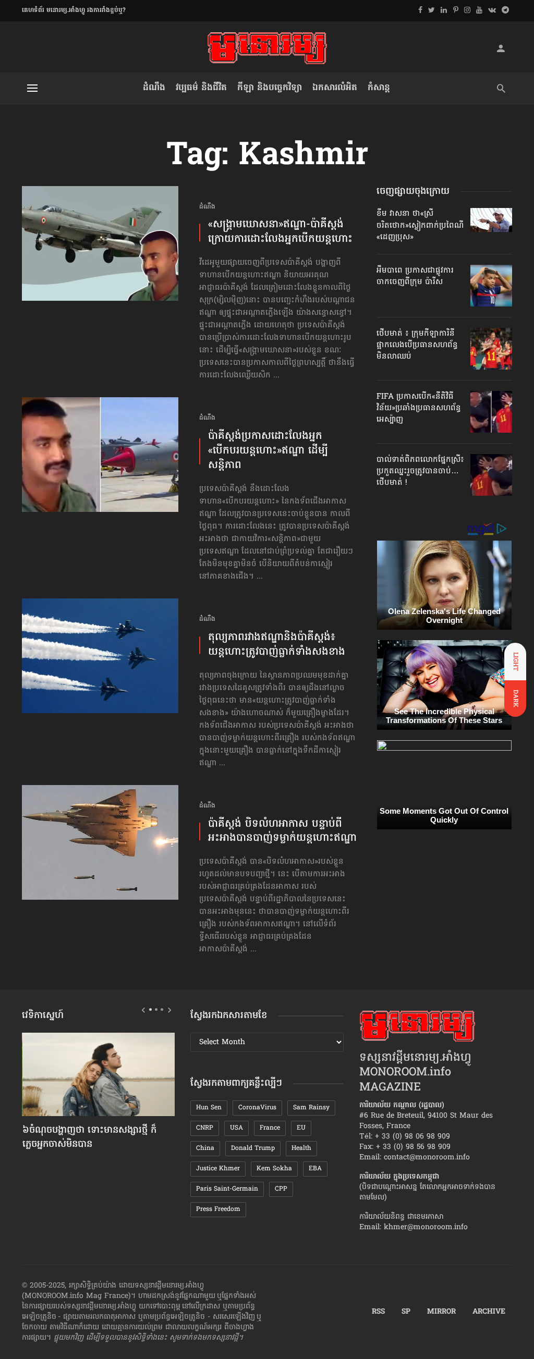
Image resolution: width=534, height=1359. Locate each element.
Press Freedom (218, 1209)
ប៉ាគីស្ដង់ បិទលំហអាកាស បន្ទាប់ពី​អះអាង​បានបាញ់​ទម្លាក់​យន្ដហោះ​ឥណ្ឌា (282, 832)
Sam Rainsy (311, 1107)
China (205, 1148)
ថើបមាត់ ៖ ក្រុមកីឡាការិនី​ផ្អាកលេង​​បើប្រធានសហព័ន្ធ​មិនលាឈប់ (417, 345)
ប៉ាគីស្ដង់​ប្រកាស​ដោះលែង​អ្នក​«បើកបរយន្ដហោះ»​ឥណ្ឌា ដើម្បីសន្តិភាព (268, 451)
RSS (378, 1312)
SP (406, 1312)
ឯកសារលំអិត (334, 87)
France (270, 1128)
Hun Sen (209, 1107)
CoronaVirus (257, 1107)
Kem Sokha (274, 1168)
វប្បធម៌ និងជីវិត (201, 87)
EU (301, 1128)
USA (236, 1128)
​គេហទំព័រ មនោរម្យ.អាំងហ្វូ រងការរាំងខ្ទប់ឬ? (74, 10)
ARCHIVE (488, 1312)
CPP (281, 1189)
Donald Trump (253, 1148)
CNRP (204, 1128)
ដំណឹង (154, 87)
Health (301, 1148)
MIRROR (441, 1312)
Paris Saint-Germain (227, 1189)
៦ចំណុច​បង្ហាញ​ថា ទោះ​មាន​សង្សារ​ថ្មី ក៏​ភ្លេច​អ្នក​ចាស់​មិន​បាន (89, 1138)
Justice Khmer (218, 1168)
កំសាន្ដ (379, 87)
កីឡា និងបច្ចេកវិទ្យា (269, 87)
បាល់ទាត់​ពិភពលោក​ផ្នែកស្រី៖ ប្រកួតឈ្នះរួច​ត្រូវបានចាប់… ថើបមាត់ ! (420, 471)
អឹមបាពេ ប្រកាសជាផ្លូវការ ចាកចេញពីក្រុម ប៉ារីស (415, 276)
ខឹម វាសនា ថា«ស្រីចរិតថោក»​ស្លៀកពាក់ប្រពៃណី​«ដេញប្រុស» (420, 225)
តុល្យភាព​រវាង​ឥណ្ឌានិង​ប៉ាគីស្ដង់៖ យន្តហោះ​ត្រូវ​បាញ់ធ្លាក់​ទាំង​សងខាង (276, 645)
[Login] (501, 48)
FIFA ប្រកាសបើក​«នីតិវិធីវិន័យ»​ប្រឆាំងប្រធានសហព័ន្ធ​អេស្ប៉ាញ (419, 408)
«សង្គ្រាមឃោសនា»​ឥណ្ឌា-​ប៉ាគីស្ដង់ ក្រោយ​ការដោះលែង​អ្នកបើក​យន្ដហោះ (280, 232)
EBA (315, 1168)
